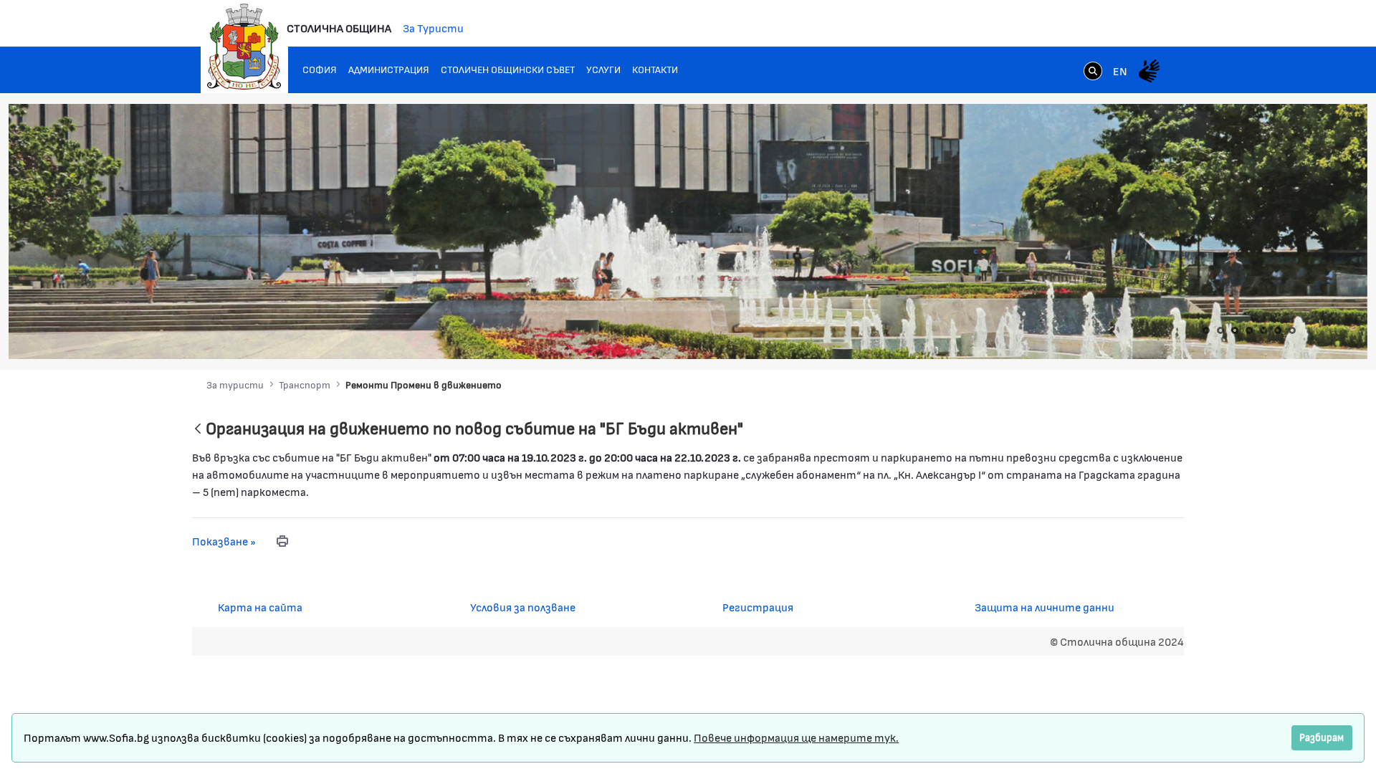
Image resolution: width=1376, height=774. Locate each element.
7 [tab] (1292, 330)
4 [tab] (1249, 330)
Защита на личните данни (1044, 606)
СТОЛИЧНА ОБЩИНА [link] (339, 27)
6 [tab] (1277, 330)
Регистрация (757, 606)
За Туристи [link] (433, 27)
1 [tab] (1206, 330)
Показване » (224, 541)
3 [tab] (1234, 330)
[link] (1093, 72)
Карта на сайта (260, 606)
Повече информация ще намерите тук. (796, 737)
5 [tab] (1263, 330)
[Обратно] (198, 429)
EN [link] (1120, 70)
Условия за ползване (522, 606)
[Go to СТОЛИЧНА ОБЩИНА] (244, 46)
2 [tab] (1220, 330)
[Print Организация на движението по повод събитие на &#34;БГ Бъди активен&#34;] (282, 541)
